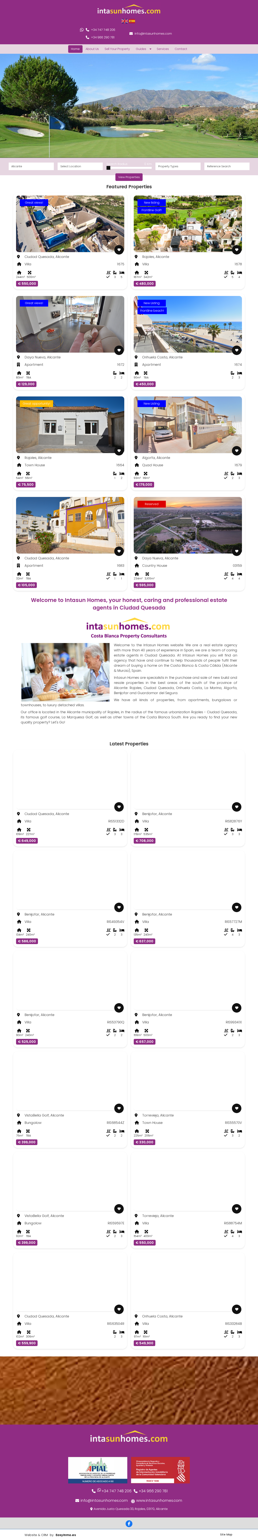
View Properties (129, 177)
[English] (125, 21)
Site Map (226, 1534)
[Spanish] (132, 21)
